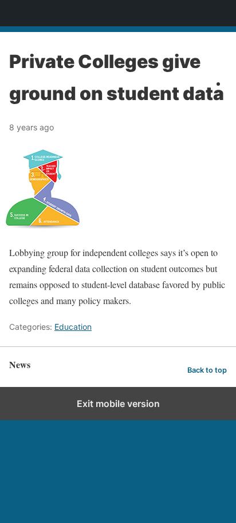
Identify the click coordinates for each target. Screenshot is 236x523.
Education (73, 327)
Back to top (207, 370)
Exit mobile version (118, 403)
